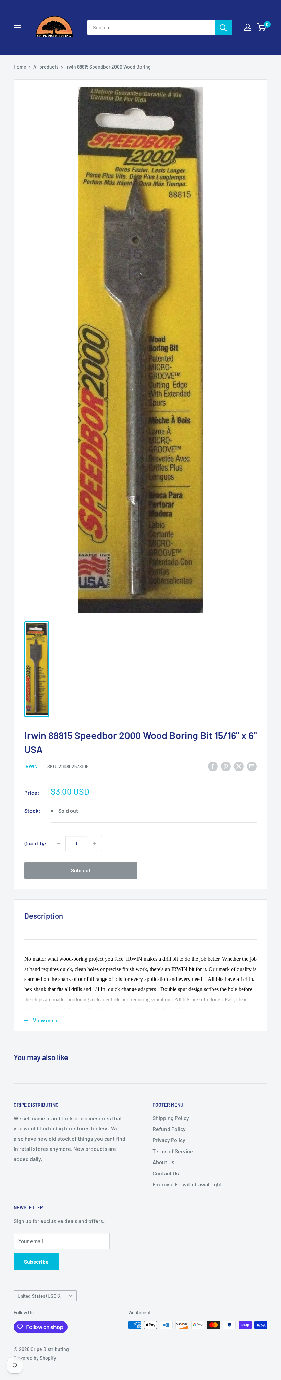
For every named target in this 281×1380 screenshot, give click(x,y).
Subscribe (36, 1261)
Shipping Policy (170, 1118)
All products (46, 67)
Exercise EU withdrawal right (187, 1184)
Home (20, 67)
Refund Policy (169, 1129)
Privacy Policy (168, 1139)
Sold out (81, 870)
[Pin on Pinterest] (226, 766)
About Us (163, 1162)
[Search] (223, 27)
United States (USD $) (39, 1296)
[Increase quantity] (94, 843)
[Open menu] (17, 27)
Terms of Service (172, 1151)
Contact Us (165, 1173)
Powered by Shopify (35, 1358)
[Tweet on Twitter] (239, 766)
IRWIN (30, 767)
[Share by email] (252, 766)
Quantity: (35, 843)
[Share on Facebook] (213, 766)
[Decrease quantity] (58, 843)
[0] (261, 27)
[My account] (247, 27)
